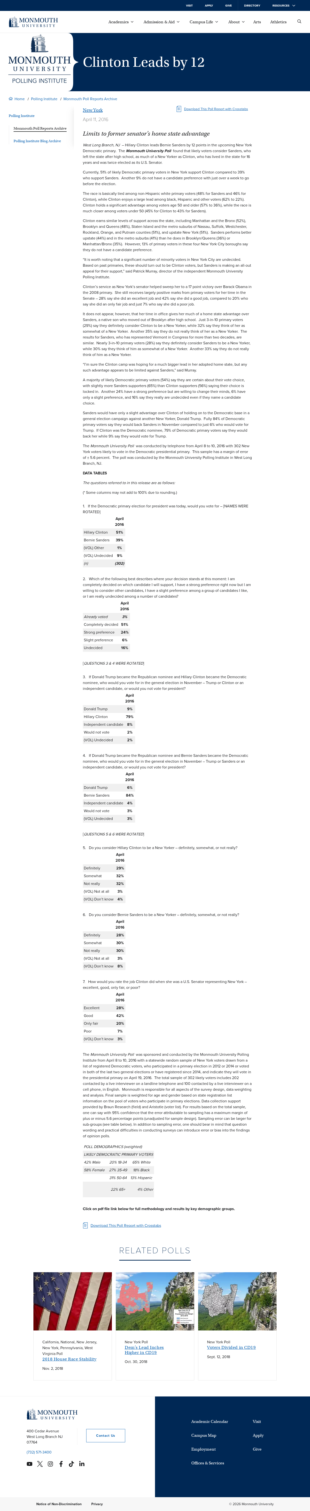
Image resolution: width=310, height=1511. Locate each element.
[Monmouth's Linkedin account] (82, 1464)
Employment (203, 1449)
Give (228, 5)
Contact (100, 1435)
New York (93, 110)
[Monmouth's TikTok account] (71, 1464)
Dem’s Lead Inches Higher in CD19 (144, 1350)
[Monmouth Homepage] (33, 22)
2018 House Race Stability (69, 1359)
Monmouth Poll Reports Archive (90, 99)
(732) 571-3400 (39, 1452)
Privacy (97, 1504)
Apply (209, 5)
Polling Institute (44, 99)
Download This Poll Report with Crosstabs (216, 109)
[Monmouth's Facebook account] (61, 1464)
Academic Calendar (209, 1421)
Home (20, 99)
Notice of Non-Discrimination (59, 1504)
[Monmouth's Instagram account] (50, 1464)
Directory (252, 5)
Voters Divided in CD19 (231, 1347)
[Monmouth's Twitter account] (40, 1464)
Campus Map (203, 1435)
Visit (189, 5)
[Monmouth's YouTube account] (29, 1464)
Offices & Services (207, 1463)
